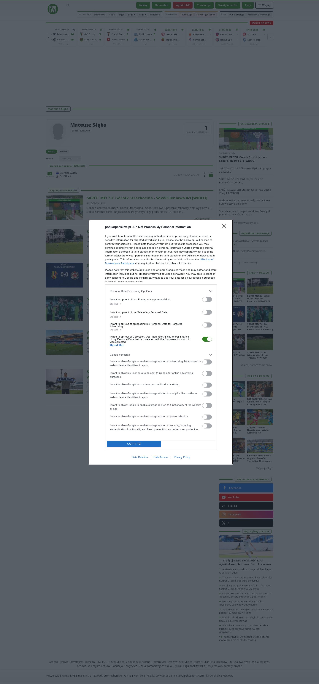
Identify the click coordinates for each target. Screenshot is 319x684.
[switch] (207, 299)
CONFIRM (134, 443)
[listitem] (161, 291)
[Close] (225, 227)
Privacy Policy (182, 457)
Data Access (161, 457)
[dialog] (161, 342)
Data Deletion (140, 457)
